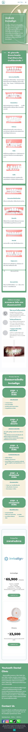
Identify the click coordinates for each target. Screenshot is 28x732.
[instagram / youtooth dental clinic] (7, 721)
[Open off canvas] (25, 2)
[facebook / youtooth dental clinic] (3, 721)
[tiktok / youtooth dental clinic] (15, 721)
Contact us (14, 595)
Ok (14, 730)
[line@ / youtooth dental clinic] (11, 721)
